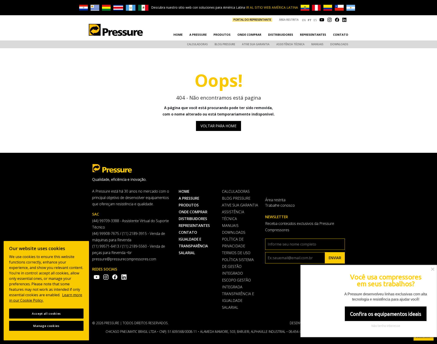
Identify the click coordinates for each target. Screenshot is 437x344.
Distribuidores (280, 35)
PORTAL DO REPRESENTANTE (252, 20)
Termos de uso (236, 252)
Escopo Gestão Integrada (236, 283)
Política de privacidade (233, 243)
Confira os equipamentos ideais (385, 314)
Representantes (313, 35)
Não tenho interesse (385, 326)
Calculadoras (197, 44)
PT (310, 20)
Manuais (317, 44)
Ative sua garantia (255, 44)
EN (304, 20)
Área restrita (289, 20)
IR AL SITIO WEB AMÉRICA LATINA (272, 7)
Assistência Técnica (290, 44)
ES (315, 20)
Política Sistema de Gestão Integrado (238, 266)
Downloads (339, 44)
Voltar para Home (218, 125)
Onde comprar (249, 35)
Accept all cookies (46, 313)
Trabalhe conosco (280, 205)
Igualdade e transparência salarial (193, 246)
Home (178, 35)
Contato (340, 35)
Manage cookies (46, 326)
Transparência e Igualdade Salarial (238, 300)
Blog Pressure (225, 44)
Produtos (222, 35)
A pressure (198, 35)
